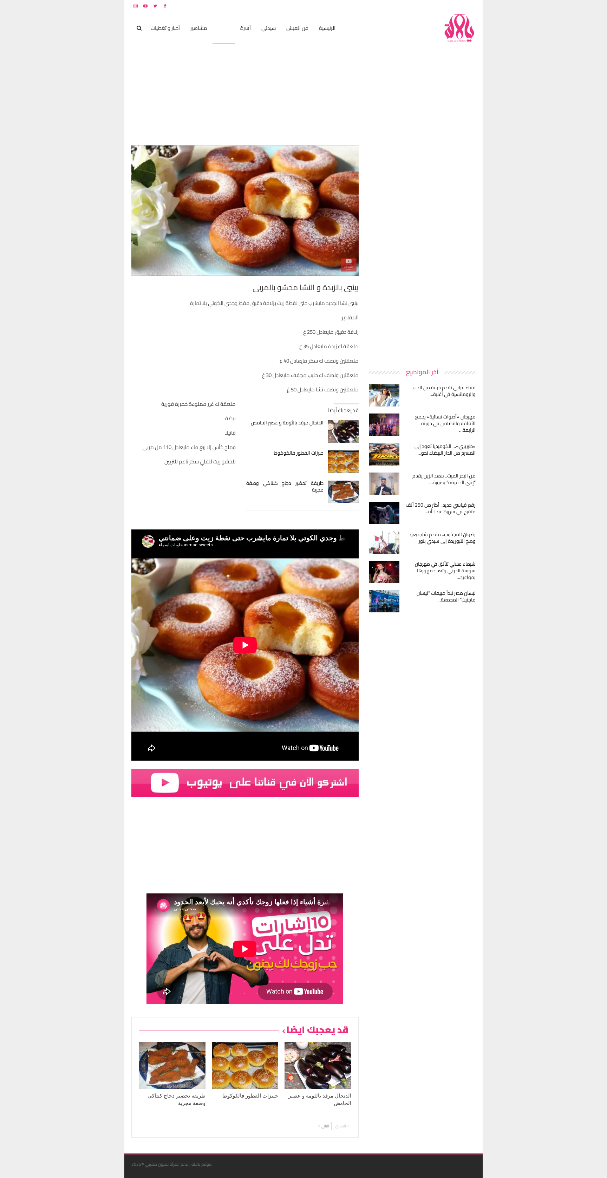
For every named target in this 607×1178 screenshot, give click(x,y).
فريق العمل (450, 5)
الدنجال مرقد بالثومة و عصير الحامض (287, 422)
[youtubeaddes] (245, 782)
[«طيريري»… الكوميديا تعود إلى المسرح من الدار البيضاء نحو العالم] (384, 454)
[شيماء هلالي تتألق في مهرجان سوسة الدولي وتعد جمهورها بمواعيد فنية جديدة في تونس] (384, 572)
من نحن (470, 5)
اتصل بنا (431, 5)
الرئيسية (327, 28)
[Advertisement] (423, 250)
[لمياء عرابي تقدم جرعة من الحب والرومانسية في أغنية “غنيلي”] (384, 395)
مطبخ (224, 28)
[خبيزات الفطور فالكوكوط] (343, 461)
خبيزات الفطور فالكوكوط (299, 452)
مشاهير (198, 28)
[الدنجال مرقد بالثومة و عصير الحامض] (343, 431)
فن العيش (297, 28)
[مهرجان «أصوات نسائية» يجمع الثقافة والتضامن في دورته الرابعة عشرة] (384, 425)
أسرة (245, 28)
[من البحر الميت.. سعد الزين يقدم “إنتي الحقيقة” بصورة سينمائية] (384, 484)
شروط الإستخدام (408, 5)
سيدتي (268, 28)
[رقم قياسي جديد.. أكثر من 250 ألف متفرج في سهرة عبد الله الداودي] (384, 513)
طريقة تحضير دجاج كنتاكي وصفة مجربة (285, 486)
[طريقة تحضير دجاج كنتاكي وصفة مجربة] (343, 492)
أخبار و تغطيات (165, 28)
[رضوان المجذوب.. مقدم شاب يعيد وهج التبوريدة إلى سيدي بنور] (384, 542)
